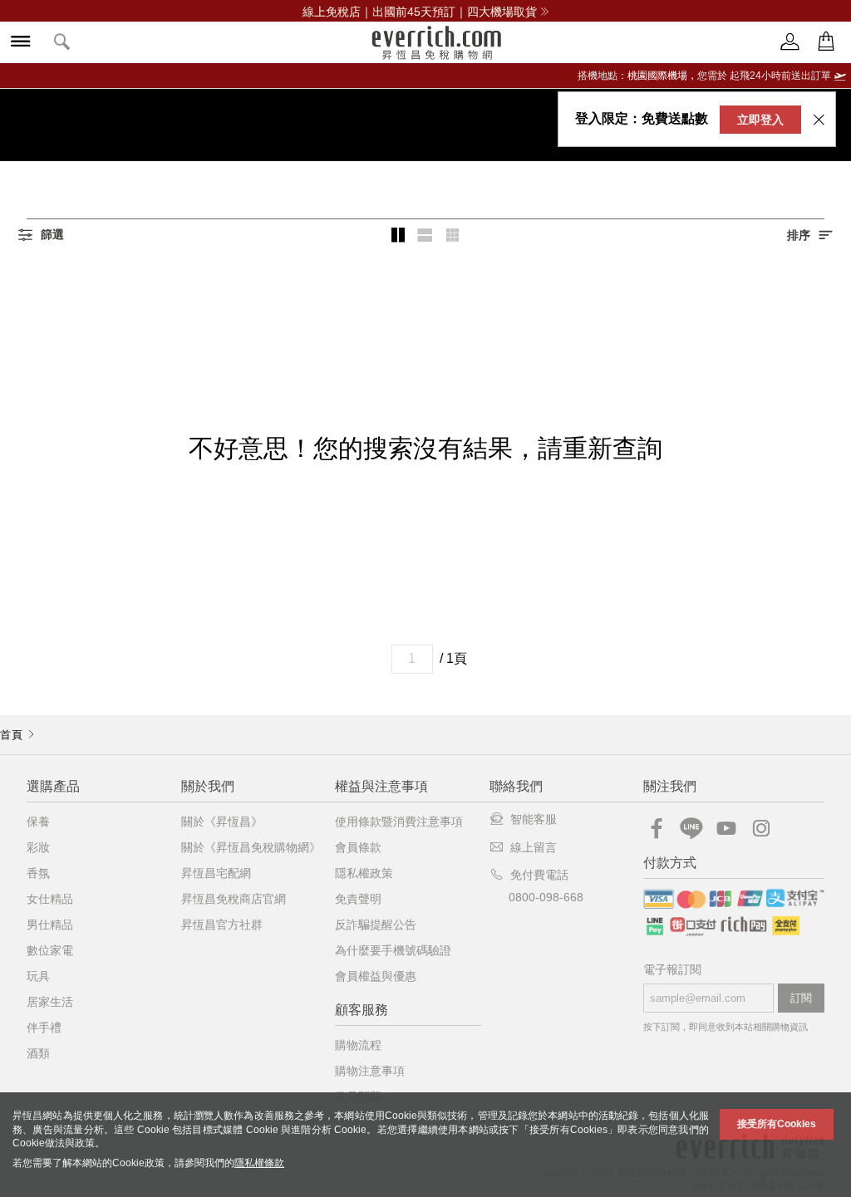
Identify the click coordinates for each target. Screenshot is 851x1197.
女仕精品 (50, 898)
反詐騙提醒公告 (375, 924)
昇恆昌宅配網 (216, 873)
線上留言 (533, 847)
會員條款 (358, 847)
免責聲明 (358, 898)
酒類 (38, 1053)
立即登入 (760, 119)
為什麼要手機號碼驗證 (393, 950)
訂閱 (801, 998)
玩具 (38, 976)
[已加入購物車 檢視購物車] (826, 42)
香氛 (38, 873)
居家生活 (50, 1001)
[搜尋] (62, 42)
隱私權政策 (364, 873)
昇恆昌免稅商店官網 (233, 898)
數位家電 (50, 950)
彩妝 (38, 847)
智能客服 (533, 819)
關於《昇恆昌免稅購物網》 (251, 847)
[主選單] (21, 42)
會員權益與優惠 (375, 976)
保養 (38, 821)
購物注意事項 (370, 1070)
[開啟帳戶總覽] (790, 42)
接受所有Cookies (776, 1124)
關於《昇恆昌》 (222, 821)
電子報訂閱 (672, 970)
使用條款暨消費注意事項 (399, 821)
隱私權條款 (259, 1163)
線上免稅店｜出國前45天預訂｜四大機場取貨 (420, 11)
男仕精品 (50, 924)
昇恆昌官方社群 (222, 924)
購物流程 (358, 1045)
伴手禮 (44, 1027)
